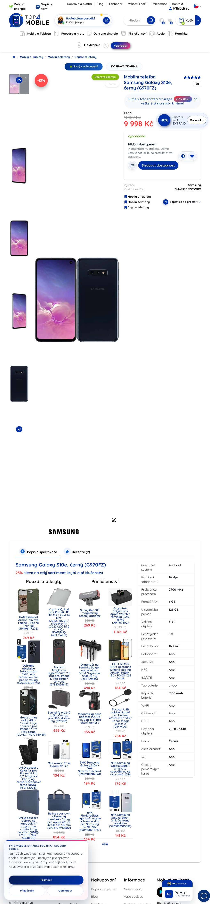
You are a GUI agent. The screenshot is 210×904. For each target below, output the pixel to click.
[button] (19, 109)
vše (105, 844)
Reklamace (159, 4)
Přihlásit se (181, 8)
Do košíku (197, 120)
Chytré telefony (85, 57)
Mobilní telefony (59, 57)
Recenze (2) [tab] (80, 552)
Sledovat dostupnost (158, 165)
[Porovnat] (183, 156)
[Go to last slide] (19, 80)
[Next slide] (19, 429)
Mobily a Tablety (31, 57)
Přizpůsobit (27, 890)
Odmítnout (65, 890)
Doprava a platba (79, 4)
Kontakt (177, 4)
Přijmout (46, 880)
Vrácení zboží (137, 4)
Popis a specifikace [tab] (41, 552)
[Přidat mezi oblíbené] (192, 156)
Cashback (116, 4)
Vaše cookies (133, 896)
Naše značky (133, 889)
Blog (100, 4)
